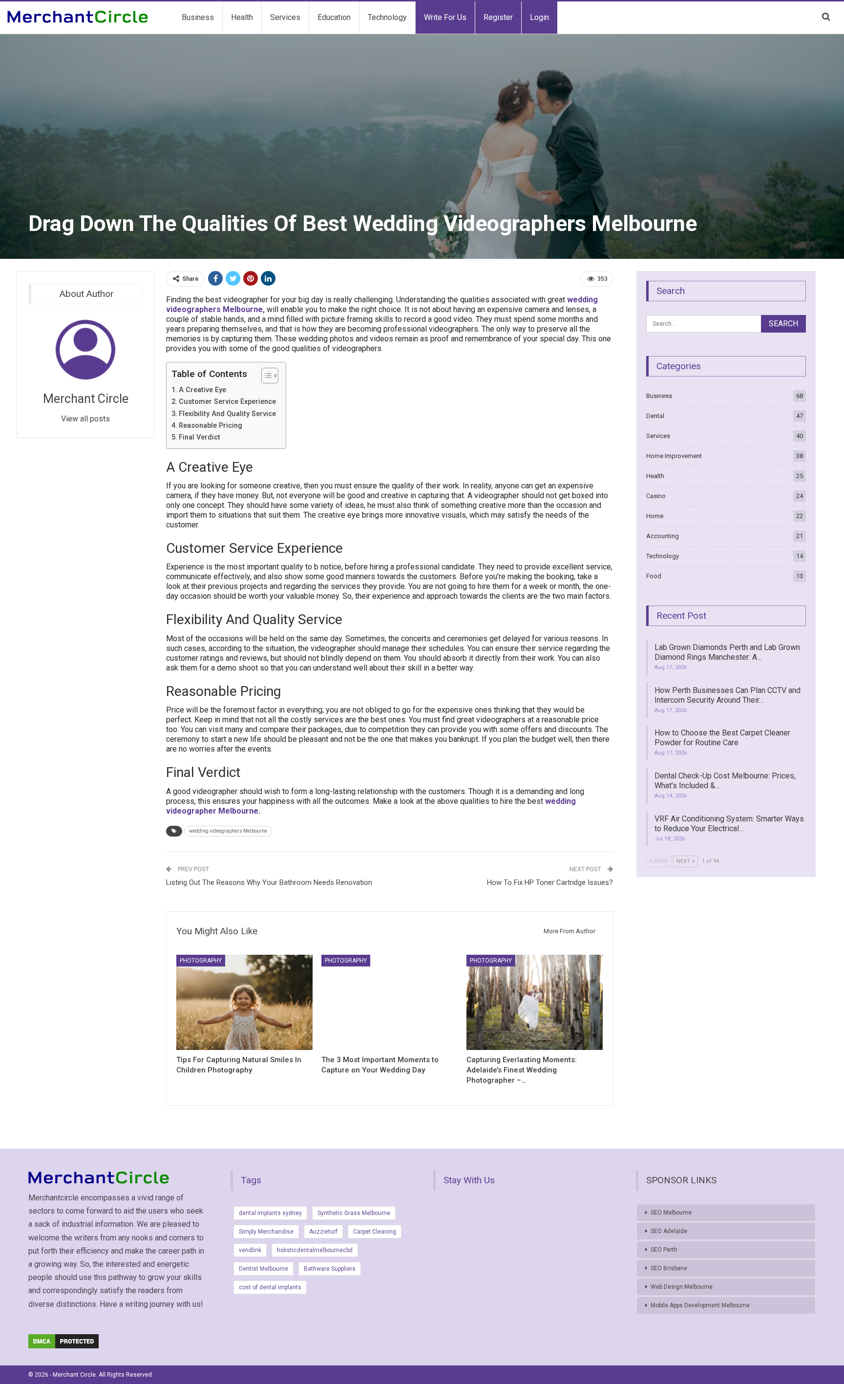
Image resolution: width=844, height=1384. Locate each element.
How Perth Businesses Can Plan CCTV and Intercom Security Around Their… (727, 695)
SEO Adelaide (669, 1231)
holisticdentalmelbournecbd (315, 1250)
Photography (201, 960)
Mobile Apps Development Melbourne (700, 1305)
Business (198, 17)
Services (285, 17)
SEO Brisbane (669, 1268)
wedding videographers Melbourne (228, 831)
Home (654, 516)
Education (334, 17)
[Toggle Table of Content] (265, 375)
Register (498, 17)
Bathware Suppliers (330, 1268)
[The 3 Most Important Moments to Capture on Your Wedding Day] (389, 1002)
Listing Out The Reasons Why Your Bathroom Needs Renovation (269, 882)
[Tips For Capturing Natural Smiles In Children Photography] (244, 1002)
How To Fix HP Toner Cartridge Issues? (550, 882)
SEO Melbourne (671, 1212)
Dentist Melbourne (263, 1268)
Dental (655, 415)
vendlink (250, 1250)
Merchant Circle (85, 399)
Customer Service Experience (227, 402)
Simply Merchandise (266, 1231)
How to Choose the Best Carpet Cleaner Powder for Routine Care (722, 737)
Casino (656, 496)
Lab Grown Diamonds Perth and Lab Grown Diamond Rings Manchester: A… (727, 652)
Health (242, 17)
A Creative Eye (202, 390)
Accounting (662, 536)
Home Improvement (674, 456)
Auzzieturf (323, 1231)
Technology (387, 17)
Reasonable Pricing (210, 425)
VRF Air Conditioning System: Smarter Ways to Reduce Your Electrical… (729, 823)
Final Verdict (199, 437)
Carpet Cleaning (374, 1231)
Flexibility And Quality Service (227, 414)
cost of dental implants (270, 1287)
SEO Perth (664, 1249)
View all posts (85, 418)
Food (653, 576)
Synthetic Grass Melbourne (353, 1213)
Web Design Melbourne (682, 1286)
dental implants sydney (270, 1213)
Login (539, 17)
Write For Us (445, 17)
